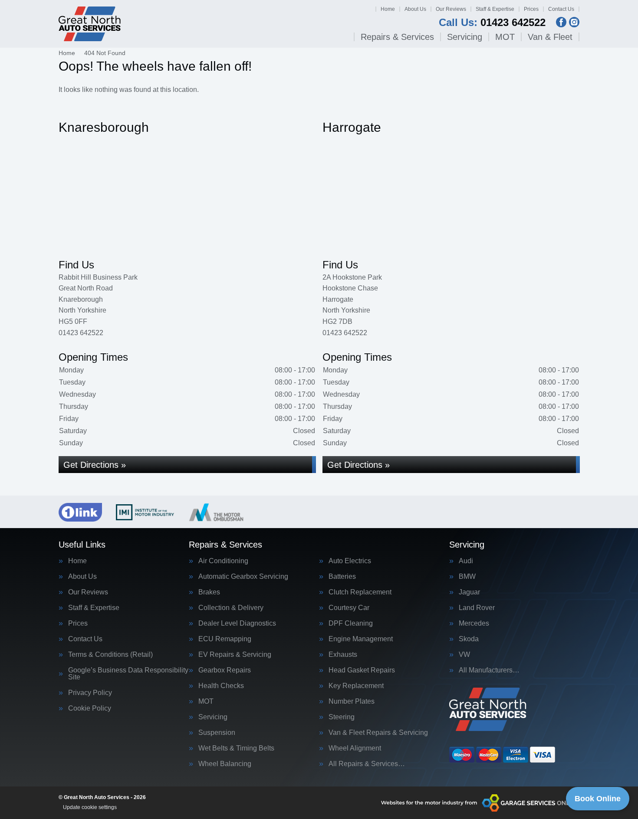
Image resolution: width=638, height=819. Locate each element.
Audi (466, 561)
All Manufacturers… (489, 670)
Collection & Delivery (230, 607)
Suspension (216, 732)
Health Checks (221, 685)
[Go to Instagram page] (574, 22)
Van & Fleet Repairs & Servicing (378, 732)
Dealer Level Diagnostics (237, 623)
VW (464, 654)
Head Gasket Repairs (362, 670)
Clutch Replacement (360, 592)
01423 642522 (492, 22)
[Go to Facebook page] (561, 22)
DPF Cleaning (351, 623)
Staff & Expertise (495, 9)
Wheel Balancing (224, 763)
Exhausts (343, 654)
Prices (531, 9)
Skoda (469, 639)
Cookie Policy (89, 708)
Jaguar (469, 592)
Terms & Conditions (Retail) (110, 654)
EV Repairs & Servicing (234, 654)
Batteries (342, 576)
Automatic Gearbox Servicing (243, 576)
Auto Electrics (350, 561)
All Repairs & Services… (367, 763)
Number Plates (352, 701)
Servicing (464, 37)
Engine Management (361, 639)
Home (388, 9)
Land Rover (477, 607)
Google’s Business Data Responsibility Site (128, 674)
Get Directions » (94, 465)
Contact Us (561, 9)
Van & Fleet (550, 37)
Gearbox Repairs (224, 670)
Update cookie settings (90, 807)
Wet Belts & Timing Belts (236, 748)
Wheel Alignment (355, 748)
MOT (505, 37)
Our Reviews (451, 9)
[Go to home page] (90, 24)
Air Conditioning (223, 561)
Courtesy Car (349, 607)
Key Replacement (356, 685)
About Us (415, 9)
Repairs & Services (397, 37)
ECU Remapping (224, 639)
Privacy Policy (90, 692)
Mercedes (474, 623)
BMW (467, 576)
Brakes (209, 592)
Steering (342, 717)
